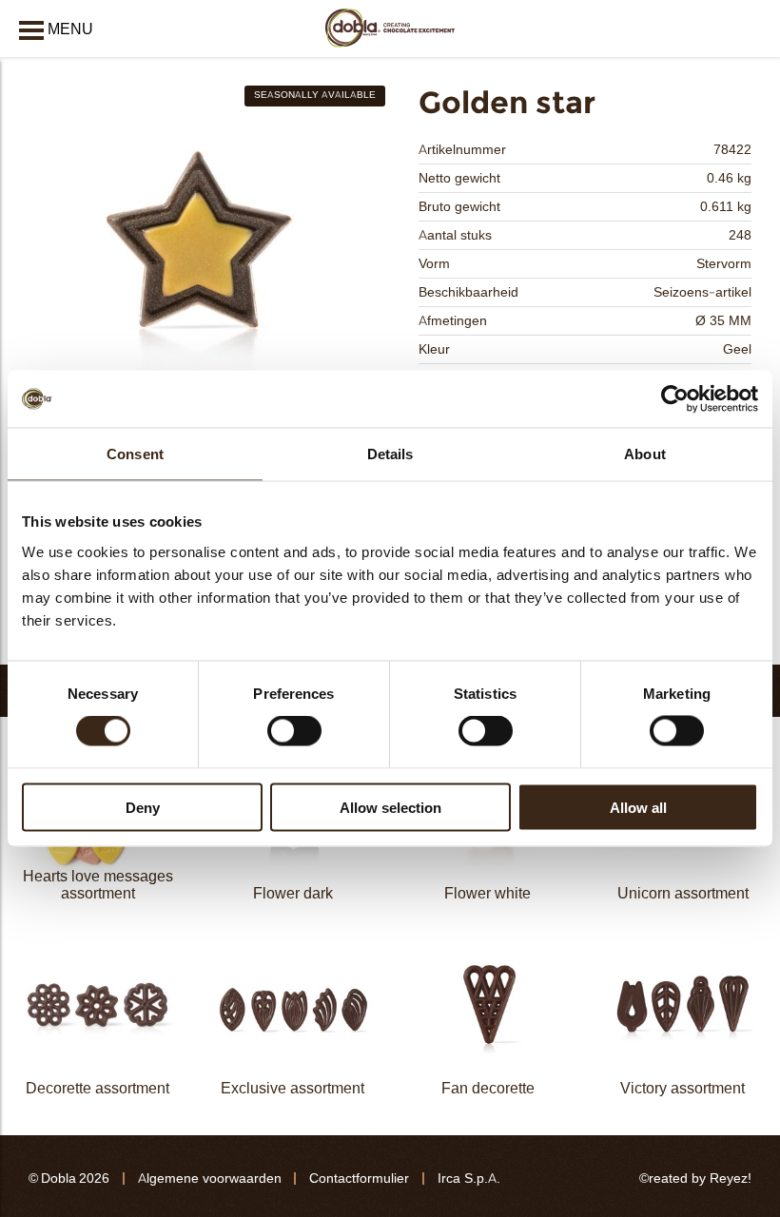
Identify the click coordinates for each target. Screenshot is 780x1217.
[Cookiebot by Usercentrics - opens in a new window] (675, 399)
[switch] (294, 731)
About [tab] (645, 454)
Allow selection (390, 807)
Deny (143, 807)
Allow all (638, 807)
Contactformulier (359, 1178)
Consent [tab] (135, 454)
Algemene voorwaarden (210, 1178)
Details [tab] (390, 454)
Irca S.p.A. (469, 1178)
